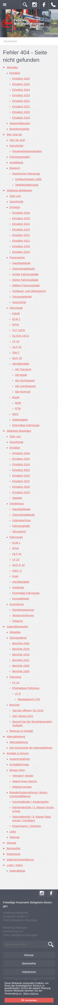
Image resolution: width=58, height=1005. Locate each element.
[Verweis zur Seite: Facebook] (44, 4)
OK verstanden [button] (29, 1000)
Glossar (29, 955)
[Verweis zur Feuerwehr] (23, 27)
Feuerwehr (10, 41)
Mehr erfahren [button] (31, 993)
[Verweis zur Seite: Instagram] (34, 4)
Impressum (29, 971)
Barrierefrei (29, 963)
